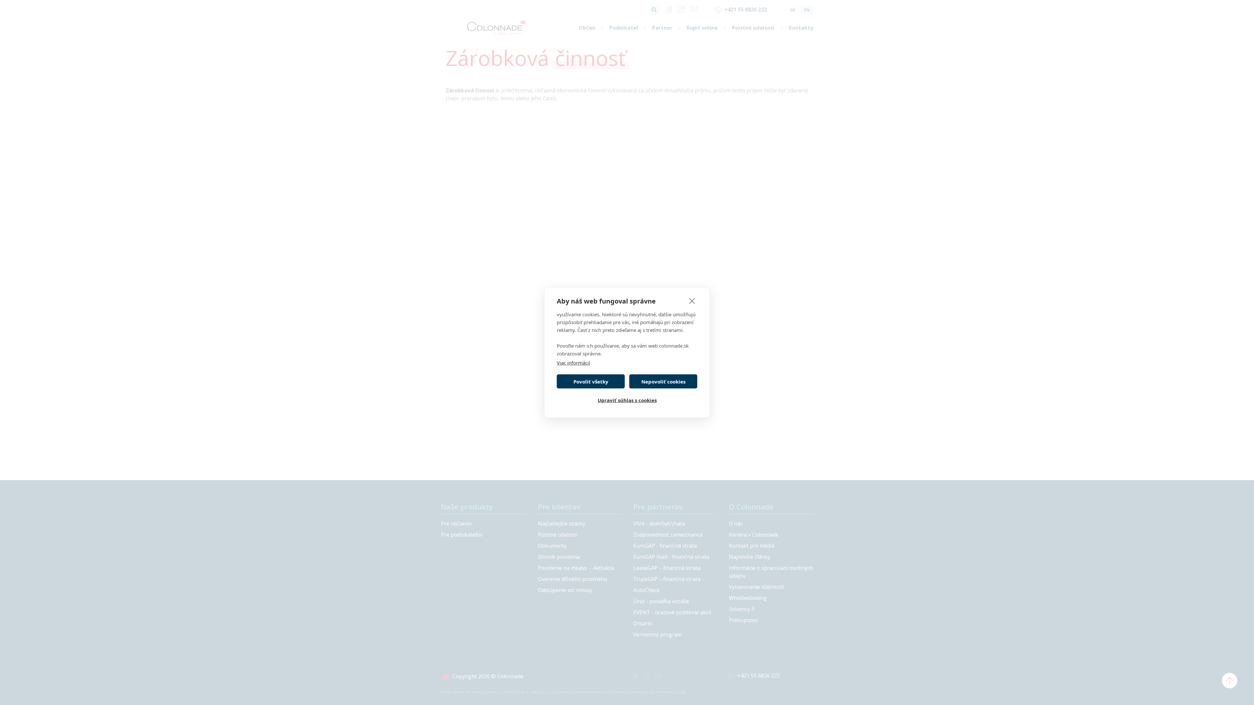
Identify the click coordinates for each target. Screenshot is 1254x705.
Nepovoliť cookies (663, 381)
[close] (692, 300)
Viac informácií (573, 362)
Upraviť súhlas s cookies (627, 400)
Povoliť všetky (590, 381)
